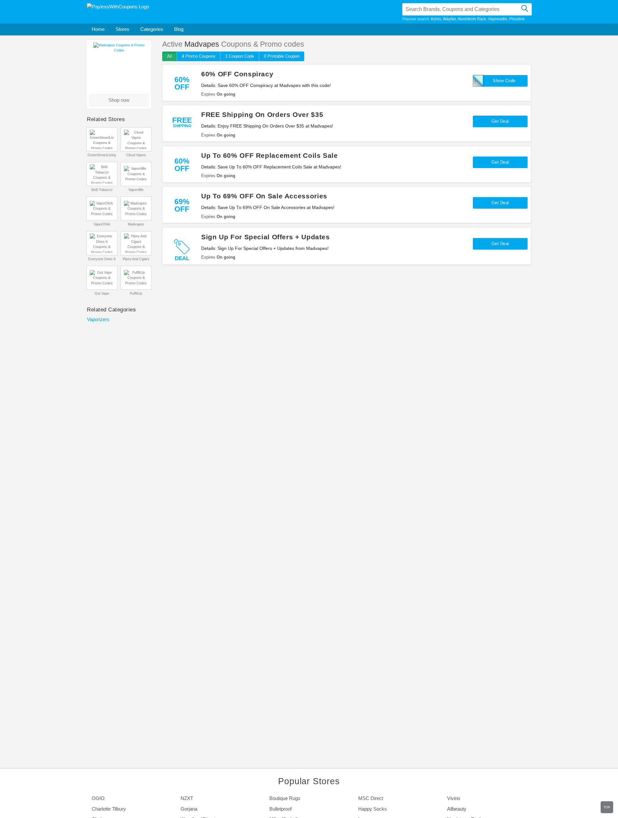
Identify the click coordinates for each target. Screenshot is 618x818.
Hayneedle (497, 19)
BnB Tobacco (101, 190)
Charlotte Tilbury (109, 809)
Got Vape (102, 293)
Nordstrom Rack (472, 19)
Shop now (118, 100)
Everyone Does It (102, 259)
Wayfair (449, 19)
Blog (178, 29)
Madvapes (136, 224)
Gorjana (189, 809)
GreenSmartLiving (102, 155)
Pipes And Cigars (136, 259)
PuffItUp (136, 293)
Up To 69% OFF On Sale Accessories (264, 196)
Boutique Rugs (284, 798)
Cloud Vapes (136, 155)
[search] (524, 9)
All (169, 56)
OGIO (98, 798)
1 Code (239, 56)
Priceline (517, 19)
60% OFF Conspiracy (237, 74)
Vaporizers (98, 319)
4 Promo (198, 56)
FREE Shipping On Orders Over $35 (262, 114)
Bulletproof (280, 809)
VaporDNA (102, 224)
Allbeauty (456, 809)
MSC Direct (370, 798)
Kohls (436, 19)
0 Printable (281, 56)
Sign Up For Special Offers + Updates (265, 237)
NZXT (187, 798)
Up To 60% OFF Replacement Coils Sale (269, 155)
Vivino (453, 798)
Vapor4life (136, 190)
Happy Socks (372, 809)
